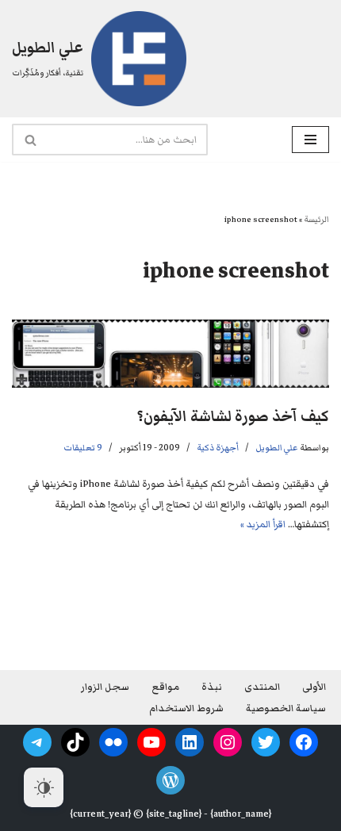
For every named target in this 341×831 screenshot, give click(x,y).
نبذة (211, 687)
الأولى (314, 687)
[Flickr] (113, 742)
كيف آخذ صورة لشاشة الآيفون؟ (232, 416)
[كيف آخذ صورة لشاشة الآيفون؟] (170, 354)
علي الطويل (276, 447)
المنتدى (262, 687)
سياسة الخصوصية (286, 708)
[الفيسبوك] (303, 742)
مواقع (165, 687)
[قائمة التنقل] (310, 139)
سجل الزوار (105, 687)
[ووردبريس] (170, 780)
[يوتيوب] (151, 742)
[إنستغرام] (227, 742)
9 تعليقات (82, 447)
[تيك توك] (75, 742)
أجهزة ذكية (218, 447)
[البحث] (30, 139)
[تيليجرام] (37, 742)
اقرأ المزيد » (262, 524)
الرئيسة (316, 219)
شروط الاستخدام (186, 708)
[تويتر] (265, 742)
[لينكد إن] (189, 742)
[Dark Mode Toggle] (43, 787)
